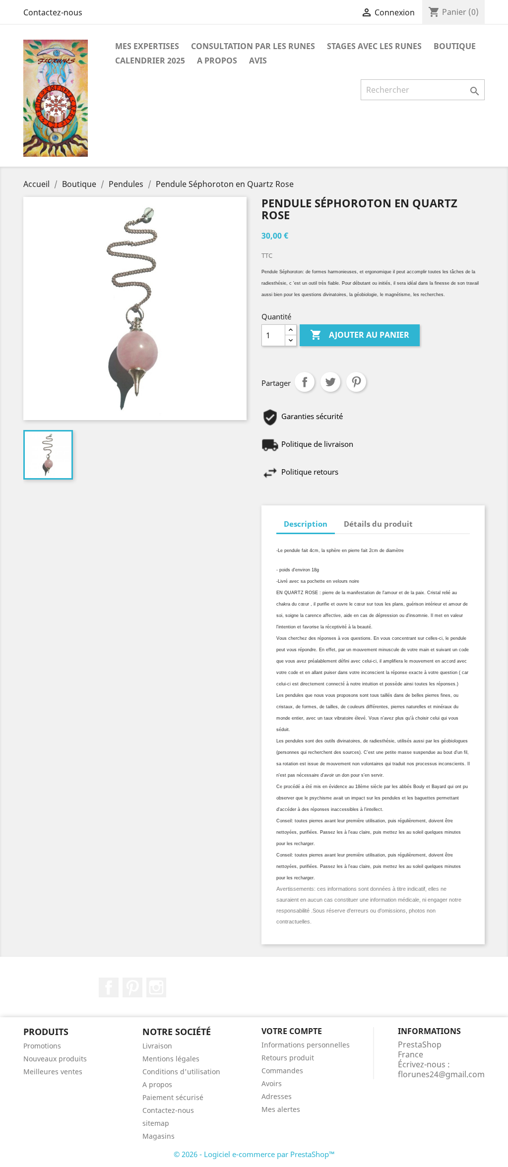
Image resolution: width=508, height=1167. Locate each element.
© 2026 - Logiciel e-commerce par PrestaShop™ (254, 1154)
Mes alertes (280, 1109)
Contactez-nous (52, 12)
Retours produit (287, 1057)
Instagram (156, 987)
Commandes (282, 1070)
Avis (258, 60)
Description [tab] (305, 524)
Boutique (455, 46)
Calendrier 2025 (150, 60)
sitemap (155, 1123)
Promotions (42, 1045)
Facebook (109, 987)
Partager (305, 382)
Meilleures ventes (52, 1071)
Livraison (157, 1045)
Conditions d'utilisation (181, 1071)
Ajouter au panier (359, 335)
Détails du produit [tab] (378, 524)
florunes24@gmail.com (441, 1074)
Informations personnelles (305, 1044)
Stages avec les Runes (374, 46)
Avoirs (271, 1083)
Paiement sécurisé (172, 1097)
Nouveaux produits (55, 1058)
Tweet (330, 382)
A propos (217, 60)
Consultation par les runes (253, 46)
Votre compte (291, 1031)
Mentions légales (170, 1058)
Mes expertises (147, 46)
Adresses (276, 1096)
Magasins (158, 1136)
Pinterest (356, 382)
